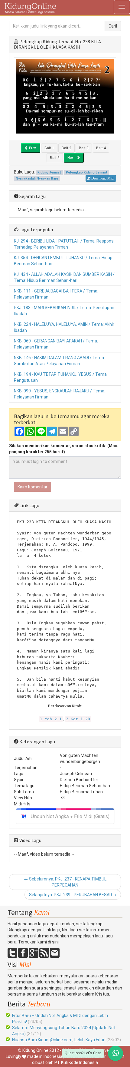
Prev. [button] (32, 148)
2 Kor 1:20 (78, 719)
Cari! (113, 26)
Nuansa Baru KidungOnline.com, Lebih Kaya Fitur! (59, 1039)
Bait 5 (55, 158)
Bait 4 (101, 148)
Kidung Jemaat (49, 172)
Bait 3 (84, 148)
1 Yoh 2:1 (51, 719)
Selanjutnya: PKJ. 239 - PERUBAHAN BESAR (72, 894)
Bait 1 (49, 148)
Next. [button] (71, 158)
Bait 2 (66, 148)
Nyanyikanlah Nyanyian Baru (37, 178)
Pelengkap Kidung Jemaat (46, 41)
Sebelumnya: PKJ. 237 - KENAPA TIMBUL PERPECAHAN (65, 882)
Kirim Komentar (32, 486)
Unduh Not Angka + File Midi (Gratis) (70, 816)
